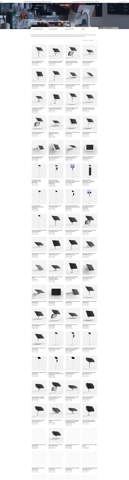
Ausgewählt (91, 40)
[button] (32, 5)
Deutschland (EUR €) (123, 1)
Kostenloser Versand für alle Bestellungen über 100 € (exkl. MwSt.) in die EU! (67, 1)
